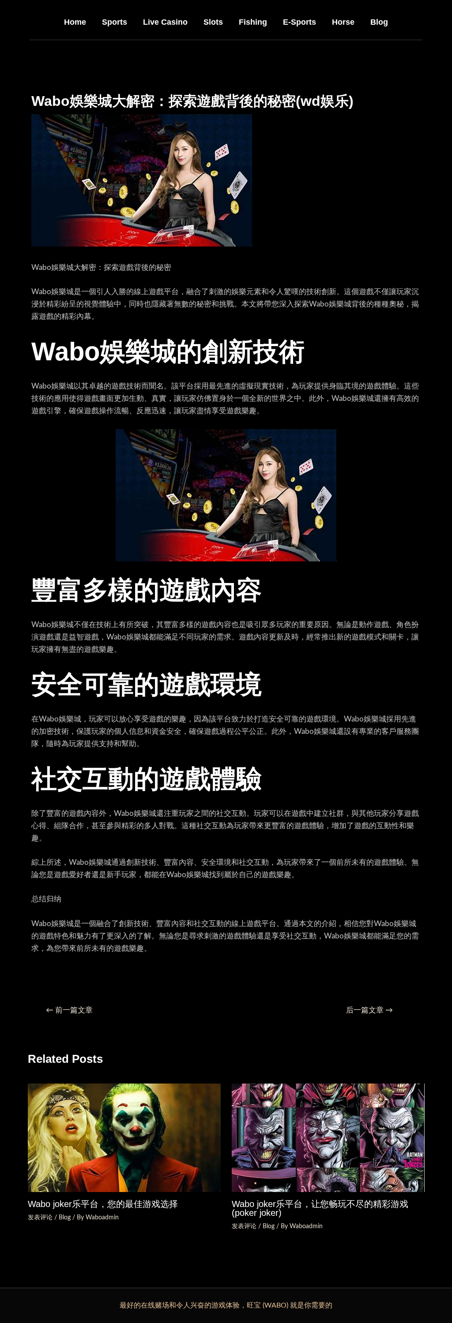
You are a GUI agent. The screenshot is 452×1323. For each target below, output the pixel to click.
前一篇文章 (69, 1010)
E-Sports (299, 22)
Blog (379, 22)
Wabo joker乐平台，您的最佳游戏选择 (103, 1204)
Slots (213, 22)
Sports (114, 22)
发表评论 (40, 1218)
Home (75, 22)
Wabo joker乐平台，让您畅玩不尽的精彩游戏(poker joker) (320, 1208)
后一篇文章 (369, 1010)
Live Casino (165, 22)
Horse (343, 22)
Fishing (253, 22)
